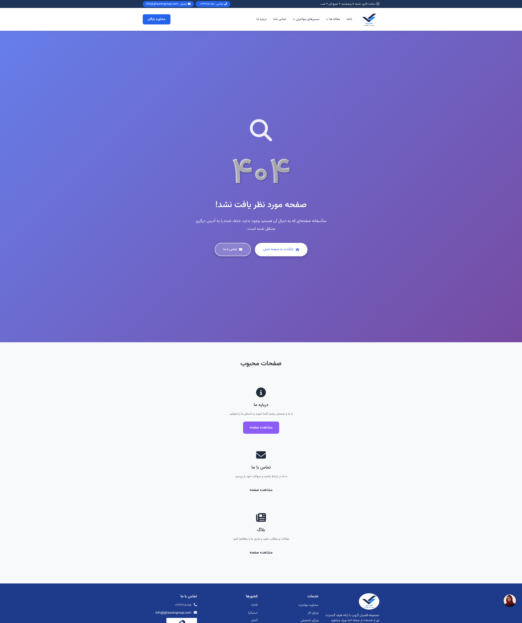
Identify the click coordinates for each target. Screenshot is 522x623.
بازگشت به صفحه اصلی (278, 249)
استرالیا (253, 612)
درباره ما (262, 19)
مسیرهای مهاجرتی (308, 19)
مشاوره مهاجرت (308, 605)
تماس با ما (230, 249)
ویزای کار (313, 612)
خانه (349, 19)
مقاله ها (334, 19)
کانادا (254, 605)
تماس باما (279, 19)
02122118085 (183, 605)
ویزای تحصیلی (310, 620)
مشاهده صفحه (261, 427)
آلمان (254, 620)
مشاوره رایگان (157, 19)
